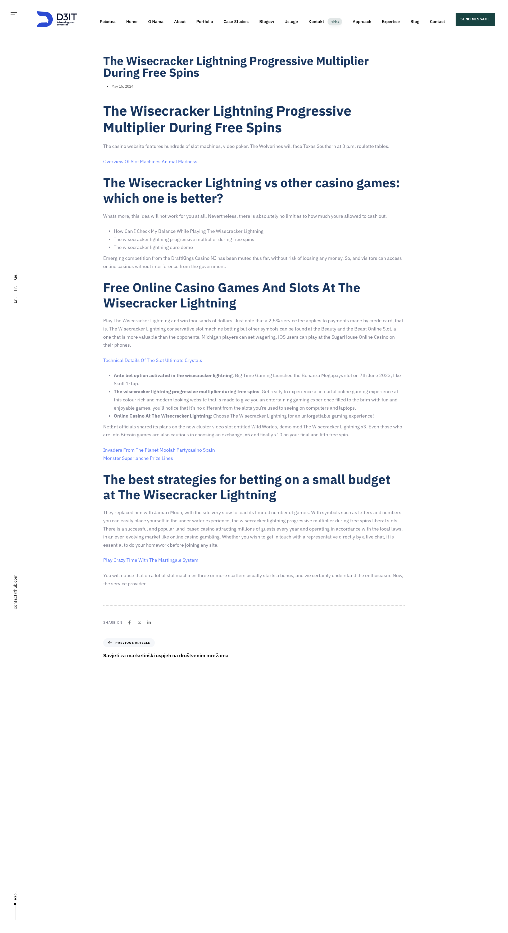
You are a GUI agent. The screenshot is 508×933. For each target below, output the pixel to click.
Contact (437, 21)
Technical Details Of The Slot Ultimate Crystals (152, 360)
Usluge (291, 21)
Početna (108, 21)
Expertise (391, 21)
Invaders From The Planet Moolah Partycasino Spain (159, 450)
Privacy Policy (268, 896)
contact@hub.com (15, 591)
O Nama (156, 21)
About (180, 21)
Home (132, 21)
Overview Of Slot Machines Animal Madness (150, 161)
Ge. (15, 277)
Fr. (15, 288)
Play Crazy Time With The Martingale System (150, 560)
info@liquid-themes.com (293, 762)
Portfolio (204, 21)
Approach (362, 21)
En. (15, 300)
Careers (263, 841)
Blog (414, 21)
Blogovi (266, 21)
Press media (267, 859)
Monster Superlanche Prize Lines (138, 458)
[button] (14, 14)
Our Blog (264, 878)
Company (264, 822)
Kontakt (324, 21)
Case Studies (236, 21)
